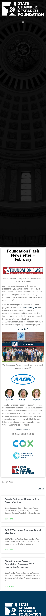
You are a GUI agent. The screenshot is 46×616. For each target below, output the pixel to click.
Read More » (9, 519)
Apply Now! (23, 329)
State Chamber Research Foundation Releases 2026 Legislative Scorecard (19, 564)
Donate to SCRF (23, 429)
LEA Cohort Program (28, 307)
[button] (23, 22)
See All (41, 489)
